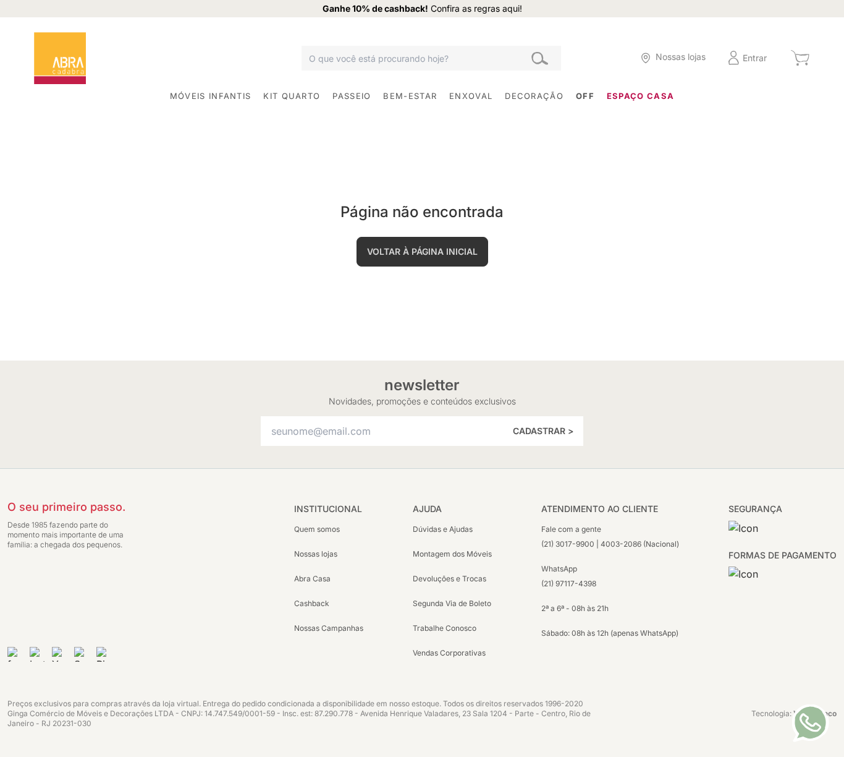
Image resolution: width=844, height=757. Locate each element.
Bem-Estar (410, 96)
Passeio (351, 96)
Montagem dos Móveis (452, 553)
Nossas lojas (315, 553)
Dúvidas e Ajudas (443, 529)
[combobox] (431, 58)
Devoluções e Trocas (449, 578)
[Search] (540, 58)
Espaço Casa (640, 96)
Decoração (534, 96)
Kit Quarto (291, 96)
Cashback (311, 603)
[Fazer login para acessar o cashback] (605, 57)
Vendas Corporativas (449, 652)
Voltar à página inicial (422, 251)
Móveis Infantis (210, 96)
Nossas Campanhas (328, 628)
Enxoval (470, 96)
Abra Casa (312, 578)
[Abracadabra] (60, 58)
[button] (605, 57)
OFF (585, 96)
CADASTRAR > (543, 431)
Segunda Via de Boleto (452, 603)
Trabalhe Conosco (444, 628)
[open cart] (800, 58)
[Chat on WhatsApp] (810, 723)
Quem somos (317, 529)
